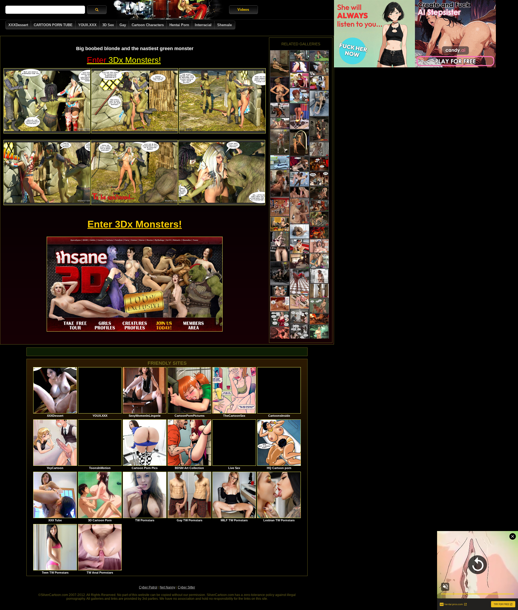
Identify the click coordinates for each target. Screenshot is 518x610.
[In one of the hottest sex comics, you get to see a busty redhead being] (279, 304)
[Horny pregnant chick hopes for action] (299, 331)
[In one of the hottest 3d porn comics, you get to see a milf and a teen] (299, 80)
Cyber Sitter (186, 587)
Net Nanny (167, 587)
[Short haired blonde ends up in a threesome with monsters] (319, 205)
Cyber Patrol (148, 587)
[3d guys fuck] (299, 179)
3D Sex (108, 25)
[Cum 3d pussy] (279, 183)
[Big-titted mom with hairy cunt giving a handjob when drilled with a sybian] (319, 246)
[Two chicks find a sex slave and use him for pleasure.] (299, 246)
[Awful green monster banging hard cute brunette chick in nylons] (319, 219)
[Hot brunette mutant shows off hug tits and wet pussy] (279, 89)
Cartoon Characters (148, 25)
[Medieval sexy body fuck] (279, 142)
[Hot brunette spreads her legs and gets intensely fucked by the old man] (319, 82)
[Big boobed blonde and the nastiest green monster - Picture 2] (134, 100)
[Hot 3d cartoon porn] (279, 273)
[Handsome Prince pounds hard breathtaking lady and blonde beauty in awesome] (319, 193)
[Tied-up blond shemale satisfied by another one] (299, 142)
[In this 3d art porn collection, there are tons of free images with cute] (319, 178)
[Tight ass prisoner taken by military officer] (299, 316)
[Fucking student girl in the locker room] (319, 305)
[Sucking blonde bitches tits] (279, 290)
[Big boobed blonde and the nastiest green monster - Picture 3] (222, 100)
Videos (243, 10)
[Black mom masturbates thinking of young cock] (319, 275)
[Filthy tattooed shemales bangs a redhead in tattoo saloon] (279, 206)
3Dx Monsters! (124, 60)
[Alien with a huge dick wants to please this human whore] (299, 55)
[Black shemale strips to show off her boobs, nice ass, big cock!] (299, 116)
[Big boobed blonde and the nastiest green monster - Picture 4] (47, 172)
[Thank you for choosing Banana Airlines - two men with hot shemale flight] (279, 162)
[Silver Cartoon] (168, 9)
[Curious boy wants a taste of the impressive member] (299, 95)
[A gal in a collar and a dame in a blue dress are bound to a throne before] (319, 233)
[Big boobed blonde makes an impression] (279, 319)
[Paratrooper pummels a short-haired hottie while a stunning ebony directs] (319, 129)
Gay (123, 25)
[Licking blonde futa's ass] (279, 123)
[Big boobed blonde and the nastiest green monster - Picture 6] (221, 172)
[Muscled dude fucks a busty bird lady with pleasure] (279, 334)
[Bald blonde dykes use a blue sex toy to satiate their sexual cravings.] (299, 301)
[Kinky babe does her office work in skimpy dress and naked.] (319, 103)
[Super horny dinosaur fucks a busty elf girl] (319, 149)
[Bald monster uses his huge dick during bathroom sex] (299, 231)
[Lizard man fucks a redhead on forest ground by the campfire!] (319, 319)
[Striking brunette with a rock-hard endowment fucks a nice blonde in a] (319, 68)
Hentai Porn (179, 25)
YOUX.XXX (87, 25)
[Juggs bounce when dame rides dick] (279, 239)
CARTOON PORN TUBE (53, 25)
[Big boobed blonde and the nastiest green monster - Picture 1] (47, 100)
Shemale (224, 25)
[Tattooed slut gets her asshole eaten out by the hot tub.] (319, 291)
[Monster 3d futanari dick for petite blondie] (299, 192)
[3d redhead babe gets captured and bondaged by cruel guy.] (279, 224)
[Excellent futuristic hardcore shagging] (299, 67)
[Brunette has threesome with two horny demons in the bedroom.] (299, 261)
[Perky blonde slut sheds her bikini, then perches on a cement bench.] (319, 337)
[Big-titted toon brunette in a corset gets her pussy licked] (319, 164)
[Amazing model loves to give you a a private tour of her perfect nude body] (279, 63)
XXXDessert (18, 25)
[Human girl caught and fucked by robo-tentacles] (279, 254)
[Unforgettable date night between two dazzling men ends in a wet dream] (319, 260)
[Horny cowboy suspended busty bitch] (279, 110)
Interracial (203, 25)
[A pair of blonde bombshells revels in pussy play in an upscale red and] (299, 211)
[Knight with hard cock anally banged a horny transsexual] (319, 55)
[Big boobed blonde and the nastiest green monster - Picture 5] (134, 172)
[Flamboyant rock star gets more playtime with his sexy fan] (299, 163)
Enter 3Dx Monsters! (134, 224)
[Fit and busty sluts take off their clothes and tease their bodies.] (299, 281)
